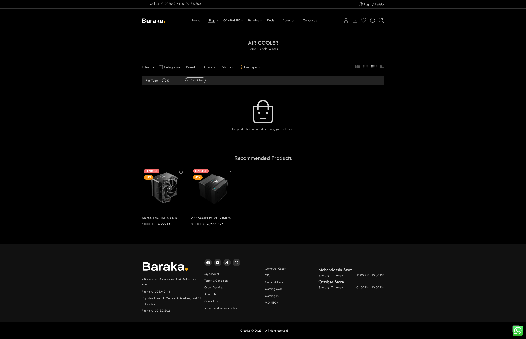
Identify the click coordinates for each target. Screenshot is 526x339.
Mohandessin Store (335, 270)
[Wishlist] (181, 173)
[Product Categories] (346, 20)
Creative (245, 330)
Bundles (253, 20)
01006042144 (170, 3)
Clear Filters (197, 80)
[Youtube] (217, 262)
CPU (268, 275)
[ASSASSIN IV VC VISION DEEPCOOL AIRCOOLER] (213, 189)
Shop (211, 20)
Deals (270, 20)
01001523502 (191, 3)
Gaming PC (272, 296)
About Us (289, 20)
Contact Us (310, 20)
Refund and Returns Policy (220, 308)
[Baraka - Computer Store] (154, 20)
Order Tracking (213, 287)
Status (226, 67)
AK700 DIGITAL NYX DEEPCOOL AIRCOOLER (164, 217)
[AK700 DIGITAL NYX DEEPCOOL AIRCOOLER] (164, 189)
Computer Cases (275, 268)
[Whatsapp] (236, 262)
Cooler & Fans (269, 49)
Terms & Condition (216, 280)
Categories (172, 67)
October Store (331, 282)
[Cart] (355, 20)
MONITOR (271, 302)
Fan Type (250, 67)
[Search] (381, 20)
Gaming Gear (273, 289)
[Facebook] (208, 262)
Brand (190, 67)
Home (196, 20)
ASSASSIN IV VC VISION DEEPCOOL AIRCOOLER (213, 217)
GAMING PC (231, 20)
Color (208, 67)
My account (211, 274)
